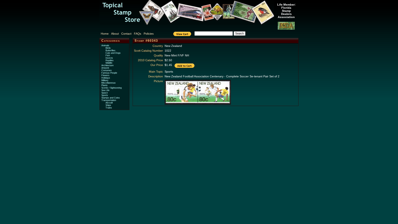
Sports (104, 95)
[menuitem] (105, 33)
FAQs (137, 33)
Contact (126, 33)
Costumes (106, 70)
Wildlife (109, 63)
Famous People (109, 73)
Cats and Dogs (113, 53)
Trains (109, 107)
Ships (108, 105)
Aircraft (109, 102)
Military (104, 80)
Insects (109, 58)
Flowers (105, 75)
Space (104, 92)
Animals (105, 45)
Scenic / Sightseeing (111, 87)
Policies (149, 33)
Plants (104, 85)
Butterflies (110, 50)
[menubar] (129, 33)
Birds (108, 48)
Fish (108, 55)
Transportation (108, 100)
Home (105, 33)
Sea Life (105, 90)
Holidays (105, 78)
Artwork (105, 68)
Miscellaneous (108, 83)
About (115, 33)
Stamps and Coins (110, 97)
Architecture (107, 65)
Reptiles (110, 60)
